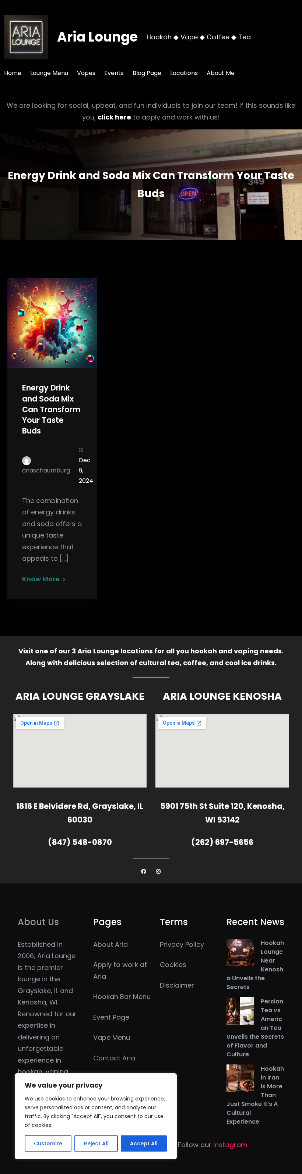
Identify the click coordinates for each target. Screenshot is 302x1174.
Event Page (111, 1017)
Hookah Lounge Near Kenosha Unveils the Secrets (255, 965)
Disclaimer (177, 985)
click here (114, 117)
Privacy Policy (182, 944)
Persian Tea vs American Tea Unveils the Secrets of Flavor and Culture (255, 1028)
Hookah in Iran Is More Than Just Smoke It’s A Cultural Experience (255, 1095)
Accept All (144, 1143)
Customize (48, 1143)
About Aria (110, 944)
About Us (38, 922)
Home (12, 73)
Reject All (96, 1143)
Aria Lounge (97, 37)
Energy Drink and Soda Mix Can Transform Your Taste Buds (51, 409)
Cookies (173, 964)
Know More (40, 579)
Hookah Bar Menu (122, 996)
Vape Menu (111, 1037)
